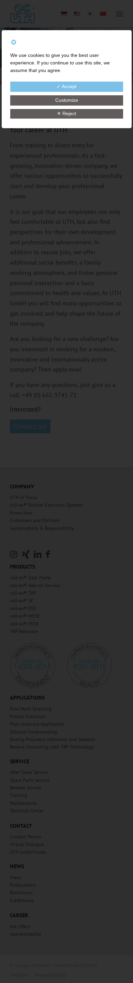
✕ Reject (66, 113)
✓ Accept (66, 86)
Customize (66, 100)
